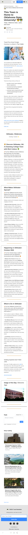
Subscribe (20, 1)
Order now (6, 126)
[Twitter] (10, 523)
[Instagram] (17, 523)
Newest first (18, 414)
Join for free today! (8, 375)
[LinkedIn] (14, 523)
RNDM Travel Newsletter (8, 6)
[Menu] (24, 2)
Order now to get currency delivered (11, 120)
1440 (20, 364)
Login (14, 1)
